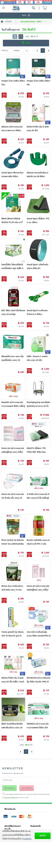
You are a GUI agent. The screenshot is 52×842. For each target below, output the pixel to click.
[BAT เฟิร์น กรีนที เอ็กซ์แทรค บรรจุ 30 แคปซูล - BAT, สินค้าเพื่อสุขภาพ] (13, 296)
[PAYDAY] (26, 2)
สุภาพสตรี (26, 788)
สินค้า (24, 15)
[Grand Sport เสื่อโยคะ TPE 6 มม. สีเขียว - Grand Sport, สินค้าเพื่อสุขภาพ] (39, 204)
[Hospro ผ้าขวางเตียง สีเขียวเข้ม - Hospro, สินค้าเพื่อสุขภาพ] (39, 66)
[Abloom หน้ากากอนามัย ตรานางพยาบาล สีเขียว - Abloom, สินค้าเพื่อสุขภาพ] (13, 112)
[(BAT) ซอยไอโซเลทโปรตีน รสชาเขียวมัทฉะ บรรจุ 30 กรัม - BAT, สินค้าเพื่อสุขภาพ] (13, 709)
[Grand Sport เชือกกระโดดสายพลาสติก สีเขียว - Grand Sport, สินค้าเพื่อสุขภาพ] (13, 158)
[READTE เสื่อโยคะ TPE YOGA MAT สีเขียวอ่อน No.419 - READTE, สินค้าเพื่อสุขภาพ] (39, 434)
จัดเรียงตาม (4, 50)
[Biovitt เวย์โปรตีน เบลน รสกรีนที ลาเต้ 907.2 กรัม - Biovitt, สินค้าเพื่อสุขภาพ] (39, 526)
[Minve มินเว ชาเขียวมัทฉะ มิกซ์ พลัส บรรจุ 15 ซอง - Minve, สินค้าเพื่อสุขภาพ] (13, 572)
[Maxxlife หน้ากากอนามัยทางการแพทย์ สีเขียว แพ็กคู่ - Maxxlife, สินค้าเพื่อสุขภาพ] (13, 388)
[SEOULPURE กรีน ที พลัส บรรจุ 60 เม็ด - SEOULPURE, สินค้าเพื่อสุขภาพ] (39, 112)
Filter (28, 43)
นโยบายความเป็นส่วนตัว (10, 798)
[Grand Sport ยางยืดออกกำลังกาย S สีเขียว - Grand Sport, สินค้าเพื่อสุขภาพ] (39, 296)
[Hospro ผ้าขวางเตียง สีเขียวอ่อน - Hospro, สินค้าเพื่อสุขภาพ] (13, 66)
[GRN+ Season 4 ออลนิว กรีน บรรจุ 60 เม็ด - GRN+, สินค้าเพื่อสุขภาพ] (39, 342)
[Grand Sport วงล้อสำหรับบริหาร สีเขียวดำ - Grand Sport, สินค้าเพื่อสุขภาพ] (39, 250)
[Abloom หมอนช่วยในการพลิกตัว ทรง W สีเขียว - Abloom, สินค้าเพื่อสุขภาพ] (39, 158)
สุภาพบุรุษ (9, 788)
